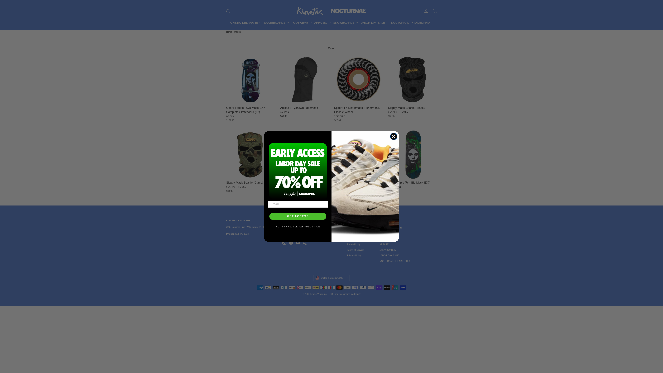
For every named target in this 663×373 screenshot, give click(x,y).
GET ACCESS (298, 216)
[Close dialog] (393, 136)
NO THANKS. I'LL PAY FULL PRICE (298, 227)
